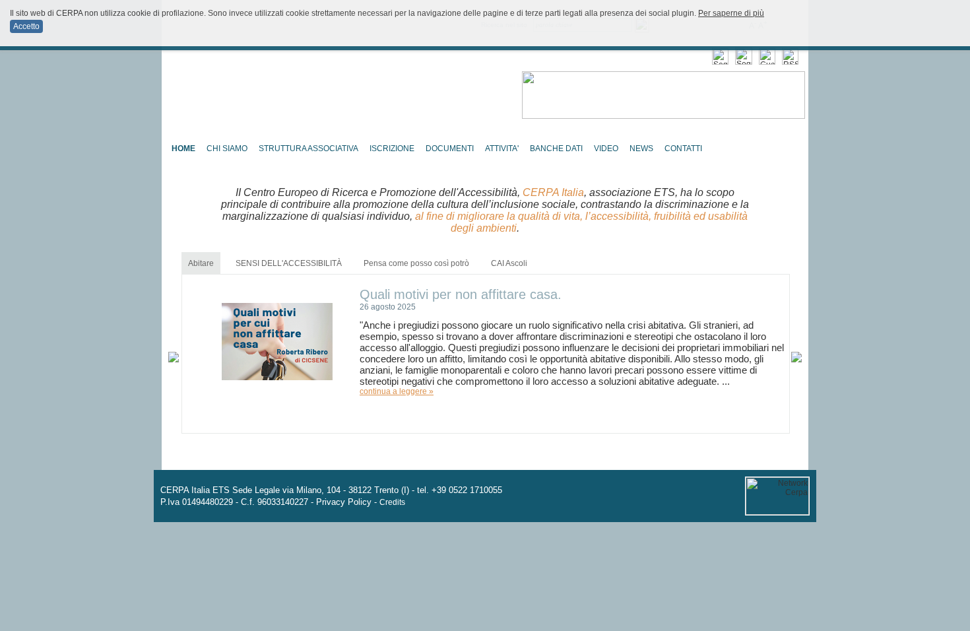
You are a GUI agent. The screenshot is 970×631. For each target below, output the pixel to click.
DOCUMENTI (450, 148)
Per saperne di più (731, 13)
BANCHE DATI (556, 148)
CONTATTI (683, 148)
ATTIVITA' (502, 148)
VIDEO (606, 148)
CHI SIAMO (227, 148)
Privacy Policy (344, 502)
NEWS (641, 148)
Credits (392, 502)
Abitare (201, 263)
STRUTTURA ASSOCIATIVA (308, 148)
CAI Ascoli (509, 263)
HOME (183, 148)
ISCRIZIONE (392, 148)
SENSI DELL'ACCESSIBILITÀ (289, 263)
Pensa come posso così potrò (416, 263)
